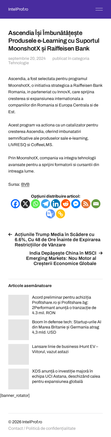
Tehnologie (18, 63)
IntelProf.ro (18, 9)
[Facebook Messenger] (75, 203)
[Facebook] (15, 203)
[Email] (95, 203)
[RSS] (85, 203)
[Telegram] (45, 203)
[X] (25, 203)
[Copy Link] (60, 213)
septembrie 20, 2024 (27, 58)
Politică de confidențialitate (51, 428)
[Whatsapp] (35, 203)
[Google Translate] (50, 213)
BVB (25, 184)
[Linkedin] (55, 203)
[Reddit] (65, 203)
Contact (15, 428)
